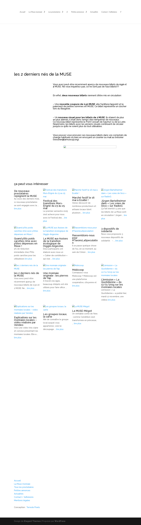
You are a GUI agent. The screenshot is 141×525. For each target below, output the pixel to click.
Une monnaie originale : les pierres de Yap (55, 276)
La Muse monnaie (35, 12)
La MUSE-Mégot (82, 310)
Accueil (22, 12)
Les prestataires (54, 12)
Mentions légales (22, 500)
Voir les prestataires (30, 398)
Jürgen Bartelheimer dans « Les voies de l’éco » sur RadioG (113, 203)
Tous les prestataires (24, 487)
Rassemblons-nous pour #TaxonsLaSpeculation (85, 239)
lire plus (17, 208)
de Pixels (33, 507)
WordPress (60, 521)
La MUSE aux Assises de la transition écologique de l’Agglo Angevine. (55, 242)
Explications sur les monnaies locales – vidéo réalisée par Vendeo (25, 321)
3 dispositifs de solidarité (110, 230)
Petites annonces (77, 12)
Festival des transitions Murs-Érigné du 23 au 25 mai (54, 204)
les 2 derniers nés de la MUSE (26, 274)
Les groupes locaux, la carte (55, 315)
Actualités (94, 12)
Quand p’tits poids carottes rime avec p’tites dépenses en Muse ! (25, 242)
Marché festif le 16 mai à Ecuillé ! (83, 199)
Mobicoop (78, 269)
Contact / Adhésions (109, 12)
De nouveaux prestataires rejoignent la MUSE (25, 193)
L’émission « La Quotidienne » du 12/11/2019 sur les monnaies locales (112, 283)
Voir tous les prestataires (25, 458)
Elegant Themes (32, 521)
